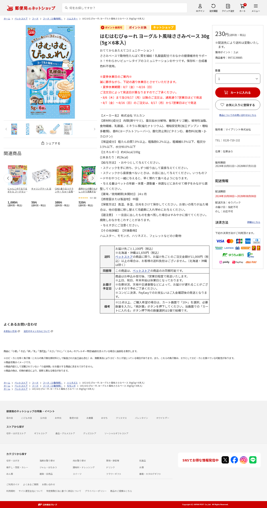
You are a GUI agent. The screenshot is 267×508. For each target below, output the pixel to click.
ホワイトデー (162, 417)
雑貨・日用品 (46, 473)
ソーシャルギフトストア (116, 433)
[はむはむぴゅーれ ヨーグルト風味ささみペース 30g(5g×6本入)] (14, 129)
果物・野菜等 (112, 460)
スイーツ (77, 473)
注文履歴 (213, 10)
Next (94, 129)
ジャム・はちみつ (48, 467)
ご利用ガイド (12, 484)
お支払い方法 (10, 330)
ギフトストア (40, 433)
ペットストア (124, 256)
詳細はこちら (253, 221)
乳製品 (142, 460)
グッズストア (89, 433)
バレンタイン (141, 417)
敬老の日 (74, 417)
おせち (104, 417)
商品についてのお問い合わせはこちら (237, 114)
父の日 (43, 417)
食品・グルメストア (65, 433)
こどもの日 (26, 417)
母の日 (9, 417)
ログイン (200, 10)
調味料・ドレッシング (84, 467)
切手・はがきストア (16, 433)
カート (242, 10)
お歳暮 (89, 417)
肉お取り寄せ (79, 460)
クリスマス (121, 417)
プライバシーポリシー (96, 490)
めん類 (9, 473)
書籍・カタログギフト (150, 473)
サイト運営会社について (31, 490)
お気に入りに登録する (240, 105)
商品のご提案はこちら (121, 490)
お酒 (141, 467)
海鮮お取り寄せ (47, 460)
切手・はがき (12, 460)
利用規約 (10, 490)
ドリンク (110, 467)
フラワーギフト (113, 473)
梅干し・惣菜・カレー (17, 467)
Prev (6, 129)
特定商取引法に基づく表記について (63, 490)
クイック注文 (228, 10)
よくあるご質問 (30, 484)
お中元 (58, 417)
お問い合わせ (48, 484)
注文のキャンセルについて (37, 330)
